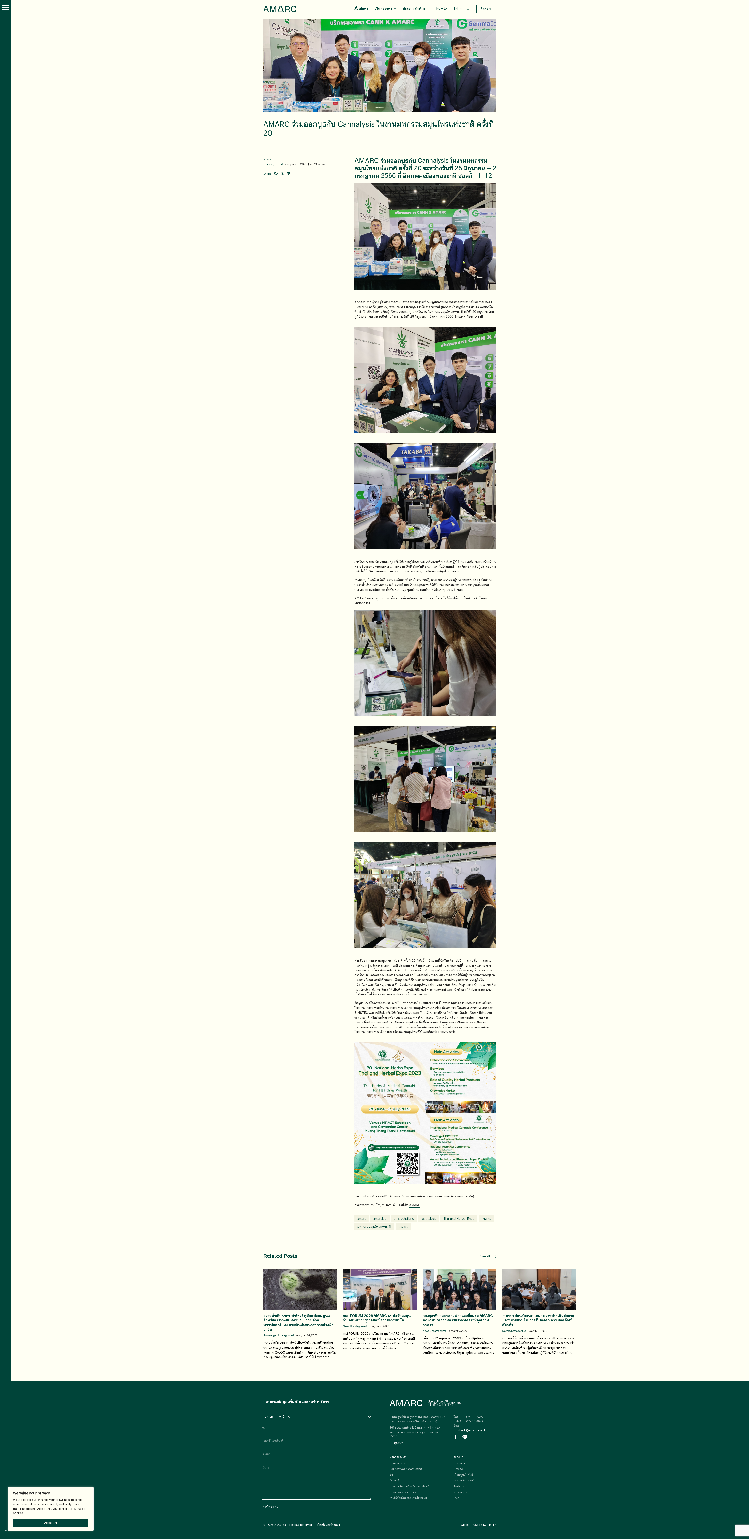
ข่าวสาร (486, 1218)
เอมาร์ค (403, 1226)
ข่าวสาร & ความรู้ (463, 1480)
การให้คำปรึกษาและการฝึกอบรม (408, 1498)
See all (485, 1256)
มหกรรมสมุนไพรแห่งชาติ (374, 1226)
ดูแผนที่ (398, 1443)
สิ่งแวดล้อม (396, 1480)
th (457, 14)
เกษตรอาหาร (397, 1463)
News (267, 159)
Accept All (50, 1523)
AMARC (279, 8)
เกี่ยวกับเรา (361, 8)
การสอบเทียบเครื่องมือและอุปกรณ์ (409, 1486)
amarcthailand (404, 1218)
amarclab (380, 1218)
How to (441, 8)
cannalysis (428, 1218)
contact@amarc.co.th (470, 1430)
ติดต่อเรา (486, 8)
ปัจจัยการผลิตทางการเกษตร (406, 1469)
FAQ (456, 1498)
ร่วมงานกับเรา (462, 1492)
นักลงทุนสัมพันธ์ (414, 8)
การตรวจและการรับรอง (403, 1492)
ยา (391, 1475)
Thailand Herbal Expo (458, 1218)
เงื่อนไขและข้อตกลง (328, 1525)
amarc (361, 1218)
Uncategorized (273, 164)
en (457, 20)
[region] (51, 1509)
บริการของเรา (383, 8)
